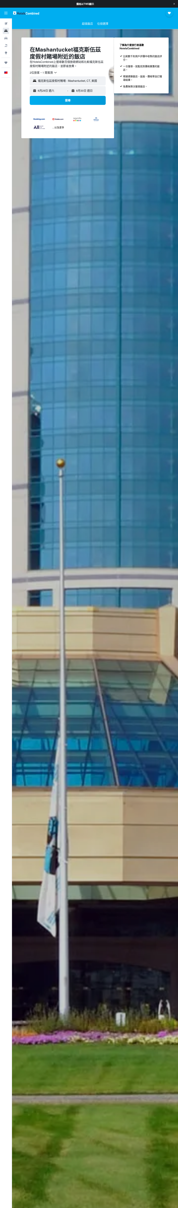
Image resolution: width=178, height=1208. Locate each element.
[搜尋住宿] (5, 30)
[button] (174, 4)
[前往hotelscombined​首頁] (26, 13)
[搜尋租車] (5, 38)
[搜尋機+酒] (5, 45)
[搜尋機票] (5, 23)
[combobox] (43, 72)
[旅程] (5, 62)
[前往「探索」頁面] (5, 52)
